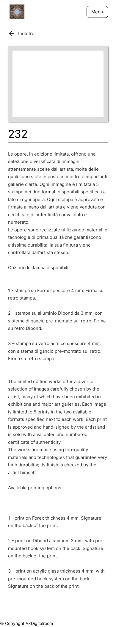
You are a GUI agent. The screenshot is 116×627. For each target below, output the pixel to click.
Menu (97, 12)
